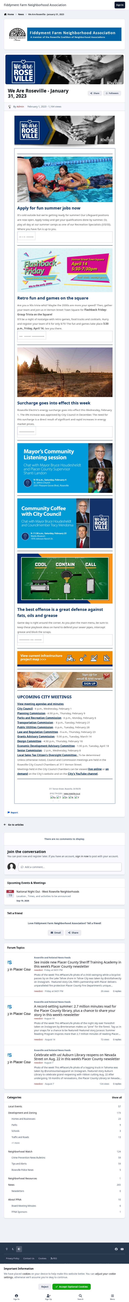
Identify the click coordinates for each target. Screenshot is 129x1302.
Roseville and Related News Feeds (52, 957)
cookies (26, 1273)
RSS (55, 1258)
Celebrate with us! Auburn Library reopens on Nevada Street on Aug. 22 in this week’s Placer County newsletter (77, 1057)
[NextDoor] (71, 798)
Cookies (42, 1258)
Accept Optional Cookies (73, 1286)
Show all (117, 1097)
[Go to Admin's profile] (9, 106)
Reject (44, 1286)
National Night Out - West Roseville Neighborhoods (47, 891)
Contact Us (28, 1258)
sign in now (82, 856)
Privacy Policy (12, 1258)
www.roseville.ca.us (72, 793)
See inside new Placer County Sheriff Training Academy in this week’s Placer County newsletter (77, 964)
